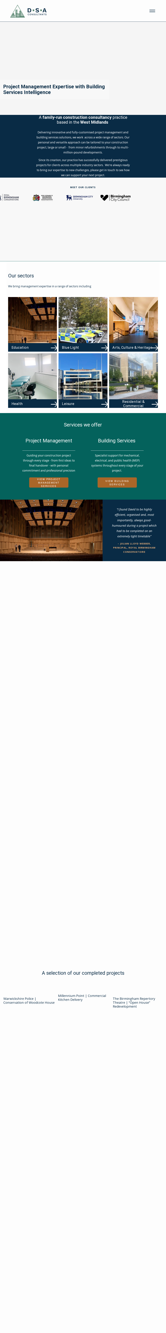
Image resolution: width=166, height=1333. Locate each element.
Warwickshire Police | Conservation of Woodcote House (29, 1000)
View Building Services (117, 482)
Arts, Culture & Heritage (132, 347)
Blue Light (70, 347)
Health (17, 404)
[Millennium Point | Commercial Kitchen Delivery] (83, 989)
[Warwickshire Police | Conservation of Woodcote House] (29, 991)
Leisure (68, 404)
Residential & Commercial (133, 403)
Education (20, 347)
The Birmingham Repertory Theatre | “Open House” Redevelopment (134, 1002)
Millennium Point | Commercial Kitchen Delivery (82, 998)
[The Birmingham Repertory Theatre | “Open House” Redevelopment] (138, 991)
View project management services (48, 482)
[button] (16, 1038)
